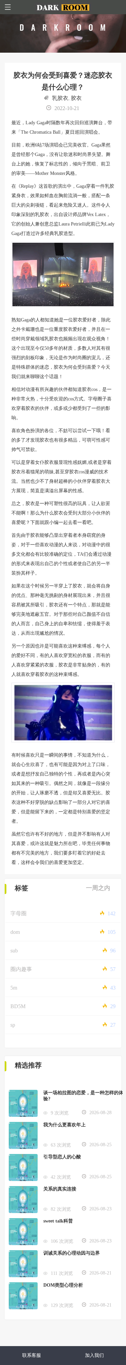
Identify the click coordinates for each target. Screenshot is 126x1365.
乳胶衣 (60, 98)
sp (12, 1025)
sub (14, 950)
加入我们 (94, 1355)
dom (15, 932)
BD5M (18, 1006)
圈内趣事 (21, 969)
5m (13, 988)
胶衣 (76, 98)
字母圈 (18, 913)
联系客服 (31, 1355)
